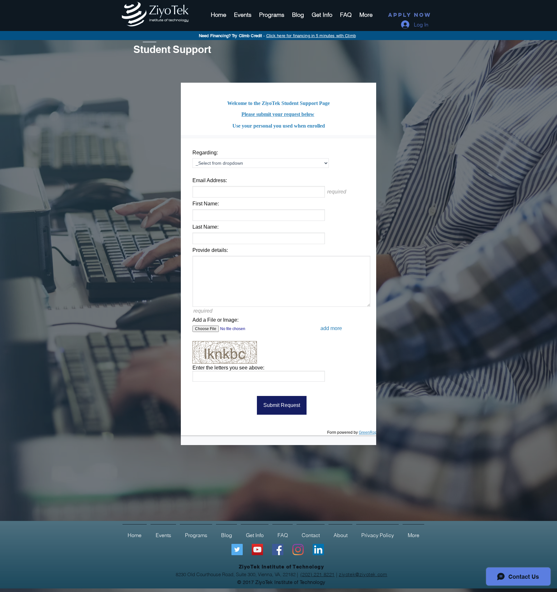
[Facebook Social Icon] (277, 549)
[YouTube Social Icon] (257, 549)
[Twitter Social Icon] (237, 549)
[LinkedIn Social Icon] (318, 549)
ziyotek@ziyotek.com (363, 574)
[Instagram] (298, 549)
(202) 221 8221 (317, 574)
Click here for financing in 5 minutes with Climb (311, 35)
